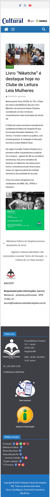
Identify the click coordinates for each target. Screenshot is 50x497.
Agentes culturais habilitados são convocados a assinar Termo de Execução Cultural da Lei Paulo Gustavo (23, 256)
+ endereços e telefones (13, 372)
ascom (23, 96)
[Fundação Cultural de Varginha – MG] (25, 18)
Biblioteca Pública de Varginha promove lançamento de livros (25, 243)
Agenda (10, 67)
